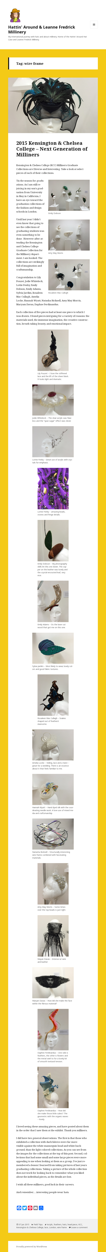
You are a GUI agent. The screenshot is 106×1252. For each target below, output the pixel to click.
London (52, 1227)
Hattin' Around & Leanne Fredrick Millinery (41, 29)
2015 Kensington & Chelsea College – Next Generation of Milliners (52, 149)
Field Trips (38, 1224)
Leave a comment (79, 1227)
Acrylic (50, 1224)
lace (46, 1227)
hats (65, 1224)
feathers (57, 1224)
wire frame (62, 1227)
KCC (80, 1224)
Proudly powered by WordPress (31, 1246)
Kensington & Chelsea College (29, 1227)
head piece (72, 1224)
